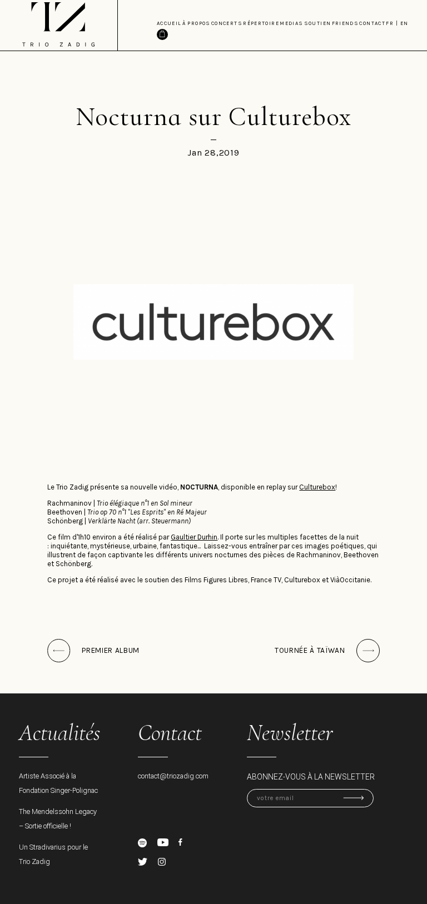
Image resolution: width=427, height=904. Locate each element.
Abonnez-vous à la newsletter (311, 776)
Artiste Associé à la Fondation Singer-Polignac (58, 783)
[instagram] (162, 862)
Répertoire (261, 23)
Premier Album (111, 650)
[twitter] (142, 862)
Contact (372, 23)
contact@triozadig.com (173, 776)
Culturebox (317, 487)
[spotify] (142, 842)
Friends (345, 23)
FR (390, 23)
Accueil (169, 23)
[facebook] (180, 842)
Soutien (317, 23)
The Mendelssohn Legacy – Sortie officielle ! (58, 818)
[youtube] (162, 842)
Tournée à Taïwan (310, 650)
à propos (196, 23)
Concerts (226, 23)
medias (291, 23)
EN (404, 23)
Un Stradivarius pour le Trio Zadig (53, 854)
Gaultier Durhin (194, 537)
